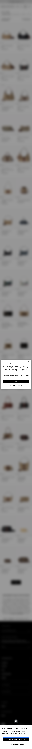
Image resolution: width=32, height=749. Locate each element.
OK (16, 381)
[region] (16, 374)
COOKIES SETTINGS (16, 385)
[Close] (16, 721)
